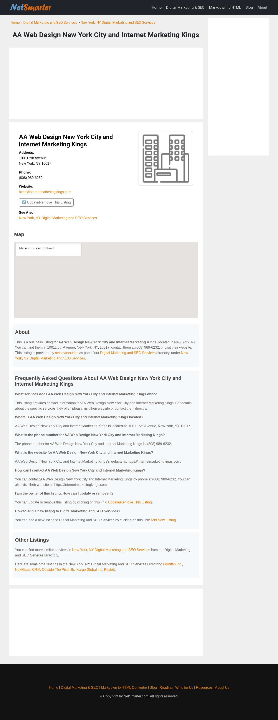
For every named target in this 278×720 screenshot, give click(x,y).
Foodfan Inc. (172, 564)
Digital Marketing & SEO (185, 7)
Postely (109, 569)
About (262, 7)
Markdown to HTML (225, 7)
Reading (166, 687)
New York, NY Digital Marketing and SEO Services (118, 22)
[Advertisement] (105, 83)
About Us (222, 687)
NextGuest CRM (27, 569)
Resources (204, 687)
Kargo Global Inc (89, 569)
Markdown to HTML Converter (124, 687)
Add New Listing (163, 520)
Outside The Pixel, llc (58, 569)
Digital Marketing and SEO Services (50, 22)
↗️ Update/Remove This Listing (46, 202)
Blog (249, 7)
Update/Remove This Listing (130, 502)
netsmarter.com (66, 353)
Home (157, 7)
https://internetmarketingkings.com (45, 192)
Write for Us (184, 687)
